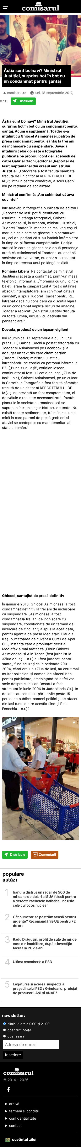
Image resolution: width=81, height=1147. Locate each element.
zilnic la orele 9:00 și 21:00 (27, 1024)
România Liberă (15, 271)
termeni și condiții (24, 1111)
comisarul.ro (16, 93)
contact (15, 1126)
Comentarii (47, 854)
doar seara (15, 1036)
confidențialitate (22, 1118)
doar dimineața (18, 1030)
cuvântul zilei (23, 1139)
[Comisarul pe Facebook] (8, 1089)
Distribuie (26, 101)
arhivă (14, 1104)
